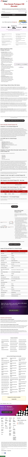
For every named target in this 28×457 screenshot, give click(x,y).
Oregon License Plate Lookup (23, 362)
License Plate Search (10, 420)
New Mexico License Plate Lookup (13, 385)
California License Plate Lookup (4, 367)
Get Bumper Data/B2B (14, 420)
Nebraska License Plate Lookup (13, 376)
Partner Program (14, 429)
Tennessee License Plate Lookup (22, 374)
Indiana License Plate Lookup (5, 384)
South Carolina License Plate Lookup (22, 369)
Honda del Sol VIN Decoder (13, 344)
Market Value (6, 423)
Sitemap (14, 435)
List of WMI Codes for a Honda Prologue (7, 39)
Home (1, 403)
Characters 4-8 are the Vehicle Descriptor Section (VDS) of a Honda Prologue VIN (7, 42)
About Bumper (2, 421)
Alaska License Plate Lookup (5, 360)
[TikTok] (20, 420)
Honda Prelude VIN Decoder (22, 344)
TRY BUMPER (15, 206)
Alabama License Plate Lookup (4, 358)
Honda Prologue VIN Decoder (22, 346)
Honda (7, 403)
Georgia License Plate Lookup (5, 377)
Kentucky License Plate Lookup (4, 389)
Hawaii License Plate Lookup (5, 379)
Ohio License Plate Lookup (22, 358)
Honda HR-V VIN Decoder (13, 349)
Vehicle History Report (10, 434)
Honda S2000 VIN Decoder (22, 349)
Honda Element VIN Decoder (14, 346)
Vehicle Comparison (6, 420)
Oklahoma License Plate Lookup (22, 360)
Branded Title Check (10, 428)
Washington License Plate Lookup (22, 384)
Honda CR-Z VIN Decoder (13, 341)
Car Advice (2, 427)
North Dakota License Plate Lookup (13, 392)
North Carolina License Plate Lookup (14, 390)
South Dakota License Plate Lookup (22, 371)
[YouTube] (22, 420)
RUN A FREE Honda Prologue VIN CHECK (14, 120)
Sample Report (2, 430)
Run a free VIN (14, 310)
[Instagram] (17, 420)
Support (14, 423)
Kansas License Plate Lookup (5, 387)
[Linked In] (24, 420)
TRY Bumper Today (6, 412)
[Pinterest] (26, 420)
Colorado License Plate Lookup (4, 369)
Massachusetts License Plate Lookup (14, 361)
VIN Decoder (4, 403)
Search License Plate (14, 244)
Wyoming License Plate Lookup (22, 391)
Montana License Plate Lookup (13, 373)
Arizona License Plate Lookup (5, 362)
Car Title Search (10, 431)
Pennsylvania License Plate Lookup (22, 364)
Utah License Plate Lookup (22, 377)
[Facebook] (19, 420)
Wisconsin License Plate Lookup (22, 389)
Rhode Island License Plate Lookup (22, 367)
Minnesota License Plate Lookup (13, 366)
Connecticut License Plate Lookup (4, 371)
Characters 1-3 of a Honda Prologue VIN (7, 38)
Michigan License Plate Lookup (13, 363)
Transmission (4, 156)
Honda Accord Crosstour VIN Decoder (5, 342)
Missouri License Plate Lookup (13, 371)
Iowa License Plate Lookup (4, 385)
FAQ (13, 427)
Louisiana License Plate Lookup (4, 392)
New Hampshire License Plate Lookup (14, 380)
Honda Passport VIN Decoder (22, 341)
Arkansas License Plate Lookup (4, 364)
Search (13, 14)
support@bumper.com (21, 423)
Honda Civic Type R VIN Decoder (4, 347)
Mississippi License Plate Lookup (13, 368)
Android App (2, 425)
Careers (2, 432)
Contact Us (14, 425)
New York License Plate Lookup (13, 387)
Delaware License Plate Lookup (4, 374)
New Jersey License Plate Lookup (13, 382)
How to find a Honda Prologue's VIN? (21, 42)
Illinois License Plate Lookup (5, 382)
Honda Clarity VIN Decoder (4, 349)
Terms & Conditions (3, 450)
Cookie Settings (2, 456)
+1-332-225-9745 (20, 422)
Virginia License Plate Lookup (23, 381)
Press (2, 434)
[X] (23, 420)
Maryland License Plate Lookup (13, 358)
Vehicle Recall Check (10, 424)
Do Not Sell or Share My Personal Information (14, 438)
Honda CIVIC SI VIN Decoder (5, 345)
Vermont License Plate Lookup (22, 380)
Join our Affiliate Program (14, 432)
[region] (14, 184)
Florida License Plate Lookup (5, 376)
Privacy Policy (9, 450)
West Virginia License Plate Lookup (22, 386)
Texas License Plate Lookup (22, 376)
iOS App (2, 423)
